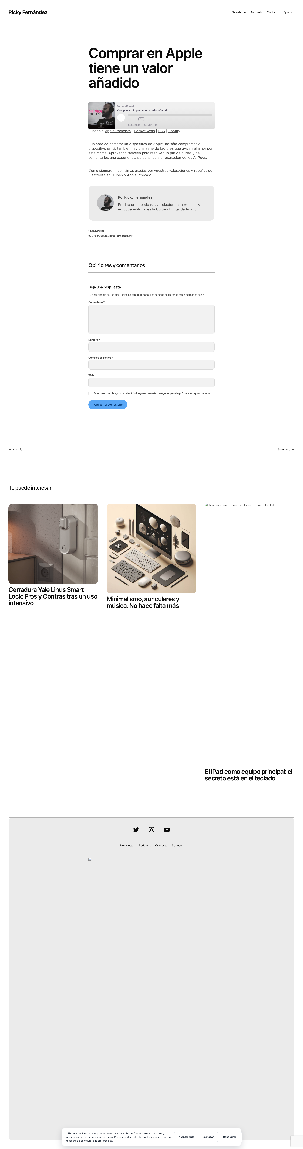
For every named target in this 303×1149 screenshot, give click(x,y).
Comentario (96, 302)
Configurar (229, 1136)
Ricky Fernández (27, 12)
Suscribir (134, 125)
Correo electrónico (100, 357)
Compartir (150, 125)
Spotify (174, 131)
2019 (93, 235)
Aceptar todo (186, 1136)
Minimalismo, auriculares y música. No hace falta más (143, 602)
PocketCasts (144, 131)
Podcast (123, 235)
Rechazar (208, 1136)
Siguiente (284, 449)
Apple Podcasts (118, 131)
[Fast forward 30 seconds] (147, 119)
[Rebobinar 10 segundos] (135, 119)
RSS (161, 131)
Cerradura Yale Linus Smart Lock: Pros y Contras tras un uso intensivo (52, 596)
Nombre (94, 339)
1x (141, 119)
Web (91, 375)
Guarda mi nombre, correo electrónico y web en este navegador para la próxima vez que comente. (152, 393)
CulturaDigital (107, 235)
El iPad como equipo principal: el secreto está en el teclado (248, 775)
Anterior (18, 449)
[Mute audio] (129, 119)
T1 (132, 235)
